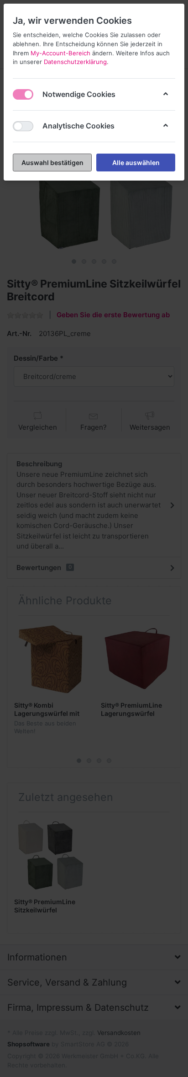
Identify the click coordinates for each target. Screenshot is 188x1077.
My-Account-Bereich (60, 53)
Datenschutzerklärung (75, 61)
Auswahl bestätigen (52, 162)
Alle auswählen (136, 162)
